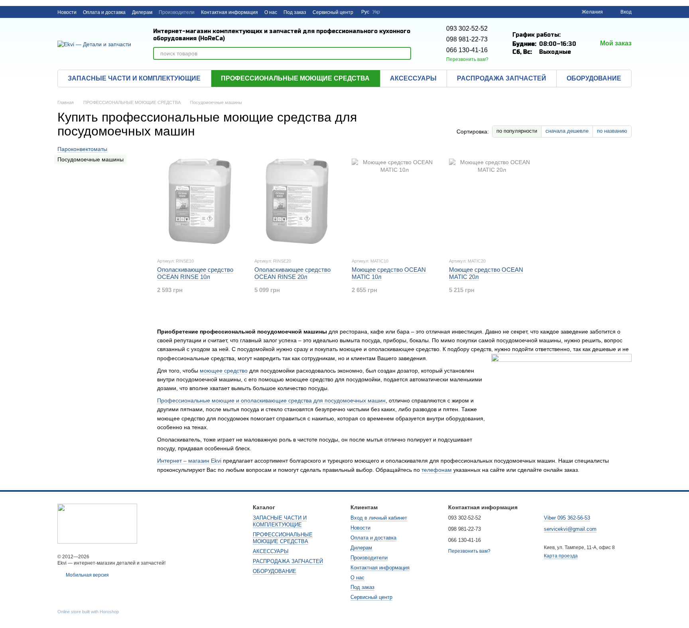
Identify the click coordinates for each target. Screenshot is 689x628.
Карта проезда (561, 556)
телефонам (436, 470)
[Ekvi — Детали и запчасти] (97, 523)
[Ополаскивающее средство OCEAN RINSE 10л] (199, 201)
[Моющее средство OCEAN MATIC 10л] (394, 201)
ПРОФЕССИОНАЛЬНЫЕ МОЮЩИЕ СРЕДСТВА (295, 78)
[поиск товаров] (404, 53)
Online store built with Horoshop (88, 611)
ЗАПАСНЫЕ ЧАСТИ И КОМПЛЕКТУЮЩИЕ (134, 78)
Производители (177, 12)
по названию (612, 131)
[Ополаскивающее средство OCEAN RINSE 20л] (297, 201)
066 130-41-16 (467, 50)
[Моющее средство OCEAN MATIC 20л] (491, 201)
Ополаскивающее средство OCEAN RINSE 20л (292, 273)
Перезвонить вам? (467, 59)
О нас (270, 12)
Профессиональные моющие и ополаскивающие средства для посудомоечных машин (271, 400)
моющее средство (224, 370)
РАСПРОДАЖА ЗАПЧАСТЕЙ (501, 78)
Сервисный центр (333, 12)
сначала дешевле (567, 131)
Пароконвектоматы (82, 149)
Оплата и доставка (104, 12)
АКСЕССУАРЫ (413, 78)
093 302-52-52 (467, 28)
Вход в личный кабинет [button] (378, 518)
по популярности (516, 131)
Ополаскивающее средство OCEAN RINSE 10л (195, 273)
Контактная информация (229, 12)
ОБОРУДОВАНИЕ (594, 78)
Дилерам (142, 12)
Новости (67, 12)
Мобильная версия (87, 575)
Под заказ (294, 12)
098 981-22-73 (467, 39)
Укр (376, 12)
